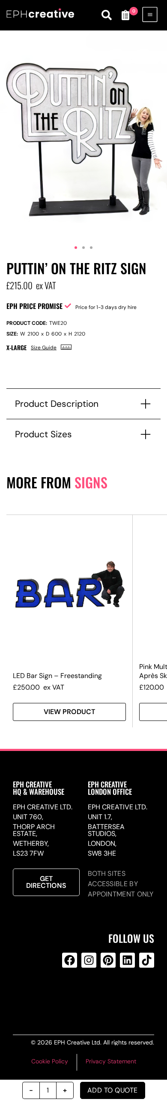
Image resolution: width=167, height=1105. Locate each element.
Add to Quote (112, 1090)
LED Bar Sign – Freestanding (57, 675)
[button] (76, 247)
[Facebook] (69, 960)
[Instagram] (88, 960)
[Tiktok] (146, 960)
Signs (91, 482)
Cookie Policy (49, 1061)
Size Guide (44, 347)
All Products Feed (87, 995)
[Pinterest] (108, 960)
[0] (125, 15)
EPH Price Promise (34, 306)
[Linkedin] (127, 960)
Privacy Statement (111, 1061)
